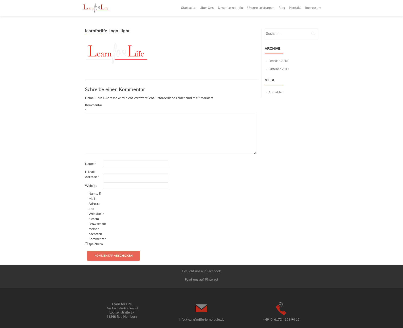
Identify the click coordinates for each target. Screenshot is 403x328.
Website (91, 185)
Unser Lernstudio (230, 7)
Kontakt (295, 7)
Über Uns (207, 7)
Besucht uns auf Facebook (201, 271)
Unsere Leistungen (260, 7)
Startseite (188, 7)
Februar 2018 (278, 61)
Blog (282, 7)
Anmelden (275, 92)
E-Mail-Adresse (92, 174)
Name (90, 164)
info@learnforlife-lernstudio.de (201, 319)
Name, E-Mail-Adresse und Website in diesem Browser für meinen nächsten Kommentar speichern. (97, 219)
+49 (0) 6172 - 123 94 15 (281, 319)
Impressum (313, 7)
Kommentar (93, 107)
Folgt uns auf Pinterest (201, 279)
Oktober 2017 (278, 69)
